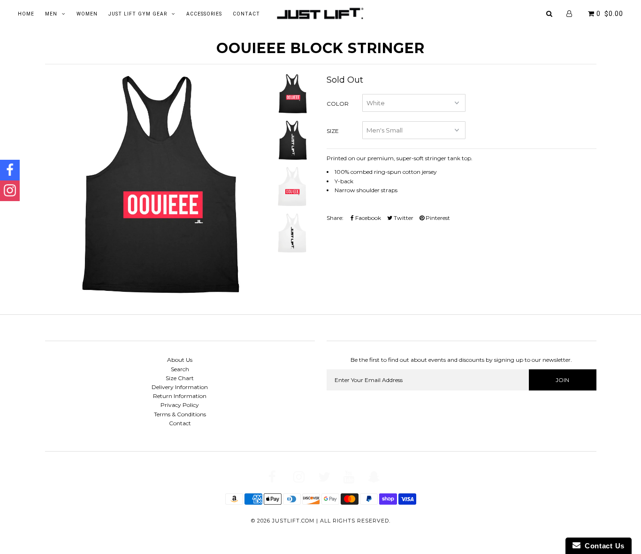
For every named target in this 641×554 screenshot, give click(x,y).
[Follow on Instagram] (10, 190)
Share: (335, 217)
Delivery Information (180, 386)
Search (180, 369)
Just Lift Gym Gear (137, 13)
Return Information (179, 395)
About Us (179, 359)
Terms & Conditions (180, 414)
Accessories (204, 13)
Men (51, 13)
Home (26, 13)
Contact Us (602, 546)
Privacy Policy (179, 404)
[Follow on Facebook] (10, 170)
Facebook (367, 217)
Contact (246, 13)
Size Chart (180, 378)
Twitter (402, 217)
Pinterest (437, 217)
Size (333, 130)
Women (87, 13)
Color (338, 103)
